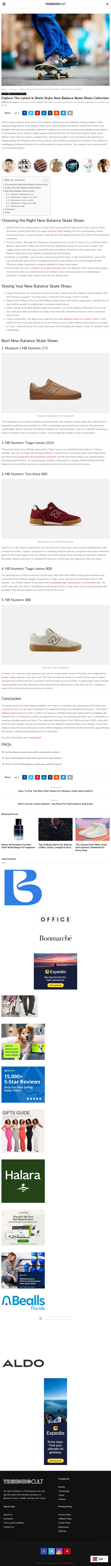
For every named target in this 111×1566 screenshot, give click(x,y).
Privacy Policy (64, 1514)
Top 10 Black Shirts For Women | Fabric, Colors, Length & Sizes (55, 846)
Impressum (63, 1527)
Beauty (61, 1487)
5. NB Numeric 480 (16, 206)
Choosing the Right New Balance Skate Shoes (26, 184)
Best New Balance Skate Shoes (19, 191)
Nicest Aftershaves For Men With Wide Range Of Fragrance (18, 846)
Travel (61, 1495)
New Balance (31, 705)
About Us (8, 1514)
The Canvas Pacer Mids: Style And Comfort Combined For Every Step (91, 847)
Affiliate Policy (65, 1518)
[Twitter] (51, 1551)
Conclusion (10, 209)
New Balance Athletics (18, 94)
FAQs (7, 212)
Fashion (5, 94)
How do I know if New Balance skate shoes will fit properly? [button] (33, 764)
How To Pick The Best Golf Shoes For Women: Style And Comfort (55, 791)
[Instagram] (59, 1551)
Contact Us (9, 1527)
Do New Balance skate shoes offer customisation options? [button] (32, 752)
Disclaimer (8, 1518)
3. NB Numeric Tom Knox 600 (21, 200)
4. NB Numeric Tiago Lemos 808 (22, 203)
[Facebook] (44, 1551)
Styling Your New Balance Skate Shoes (23, 187)
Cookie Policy (64, 1522)
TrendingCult (34, 737)
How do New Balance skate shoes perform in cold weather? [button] (33, 758)
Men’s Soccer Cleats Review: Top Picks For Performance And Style (55, 803)
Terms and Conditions (14, 1522)
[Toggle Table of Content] (44, 180)
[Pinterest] (67, 1551)
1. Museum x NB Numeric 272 (21, 194)
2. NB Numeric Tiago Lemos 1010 (23, 197)
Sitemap (62, 1531)
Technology (63, 1491)
